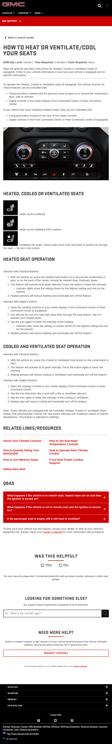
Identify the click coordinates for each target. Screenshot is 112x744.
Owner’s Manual (80, 666)
